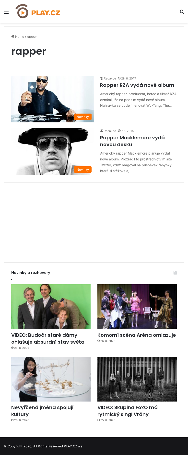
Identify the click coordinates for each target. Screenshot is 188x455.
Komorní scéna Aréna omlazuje (136, 335)
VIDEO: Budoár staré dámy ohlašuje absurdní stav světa (47, 338)
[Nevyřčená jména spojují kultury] (51, 379)
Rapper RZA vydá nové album (137, 85)
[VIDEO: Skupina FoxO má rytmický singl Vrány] (137, 379)
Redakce (110, 78)
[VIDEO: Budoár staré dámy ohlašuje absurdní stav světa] (51, 306)
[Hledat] (181, 13)
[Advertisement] (94, 220)
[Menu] (6, 13)
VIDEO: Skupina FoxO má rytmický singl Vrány (127, 411)
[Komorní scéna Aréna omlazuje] (137, 306)
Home (19, 37)
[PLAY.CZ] (38, 11)
